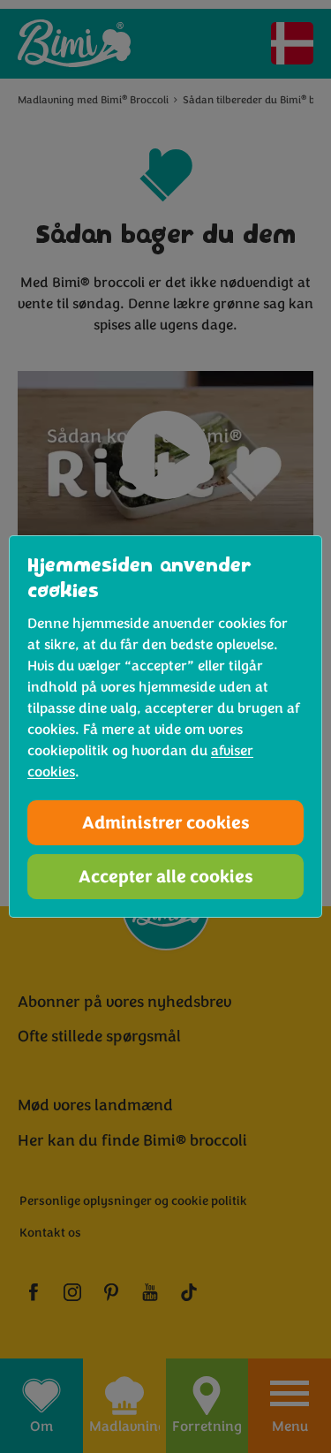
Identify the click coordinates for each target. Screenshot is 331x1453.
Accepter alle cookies (166, 877)
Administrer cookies (166, 823)
